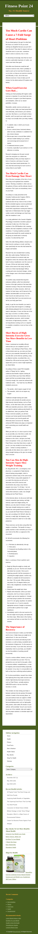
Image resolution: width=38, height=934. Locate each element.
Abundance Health (11, 847)
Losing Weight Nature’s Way (13, 918)
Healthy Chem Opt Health (12, 923)
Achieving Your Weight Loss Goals (15, 834)
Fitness (9, 742)
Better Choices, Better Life (13, 836)
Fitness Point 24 (19, 6)
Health (9, 739)
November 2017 (11, 777)
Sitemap (9, 761)
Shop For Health (11, 758)
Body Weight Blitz (11, 844)
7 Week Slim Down (11, 842)
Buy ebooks (10, 755)
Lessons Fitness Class (12, 927)
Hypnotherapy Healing (12, 925)
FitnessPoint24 (17, 931)
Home (8, 736)
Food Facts (10, 745)
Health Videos (11, 751)
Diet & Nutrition (11, 748)
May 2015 (10, 781)
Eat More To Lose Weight (13, 839)
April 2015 (10, 784)
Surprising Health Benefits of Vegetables (18, 798)
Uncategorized (11, 911)
